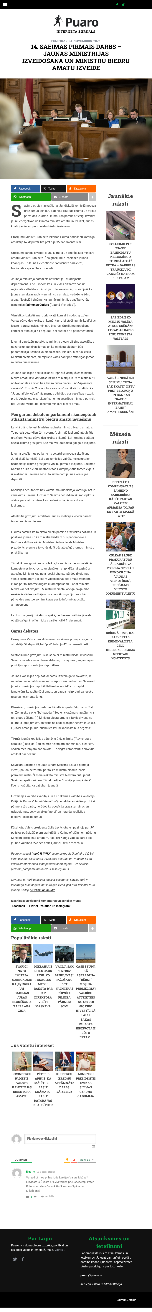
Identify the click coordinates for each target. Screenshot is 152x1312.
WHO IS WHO (41, 853)
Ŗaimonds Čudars (37, 304)
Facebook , (19, 906)
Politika (58, 41)
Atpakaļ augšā (127, 1299)
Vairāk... (59, 1250)
